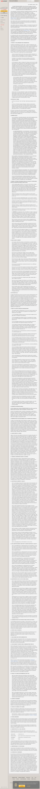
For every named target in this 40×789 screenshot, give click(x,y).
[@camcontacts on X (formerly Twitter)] (1, 787)
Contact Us (2, 29)
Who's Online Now (4, 15)
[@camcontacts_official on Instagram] (6, 787)
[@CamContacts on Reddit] (4, 787)
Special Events (3, 22)
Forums (2, 21)
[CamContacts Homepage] (4, 5)
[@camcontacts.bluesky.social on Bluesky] (3, 787)
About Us (2, 28)
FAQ (1, 26)
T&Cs (35, 777)
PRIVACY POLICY (26, 30)
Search (3, 17)
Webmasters (28, 777)
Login (4, 12)
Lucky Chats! (2, 24)
